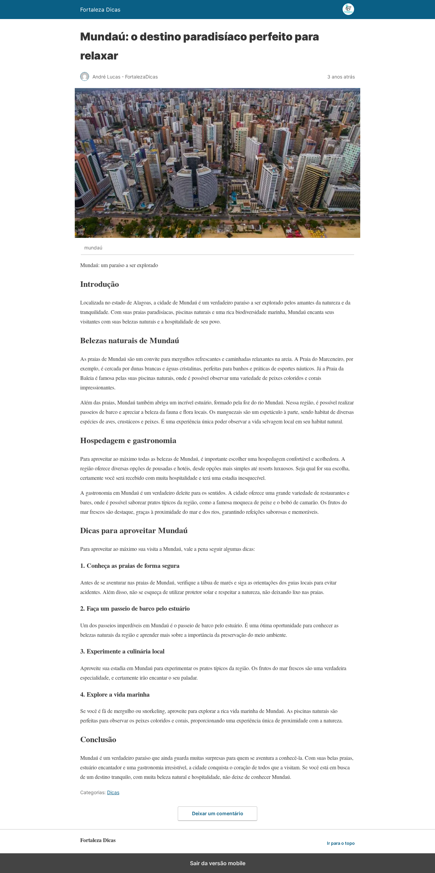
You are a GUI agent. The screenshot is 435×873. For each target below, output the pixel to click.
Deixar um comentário (217, 813)
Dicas (113, 792)
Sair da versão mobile (217, 863)
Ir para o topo (341, 843)
